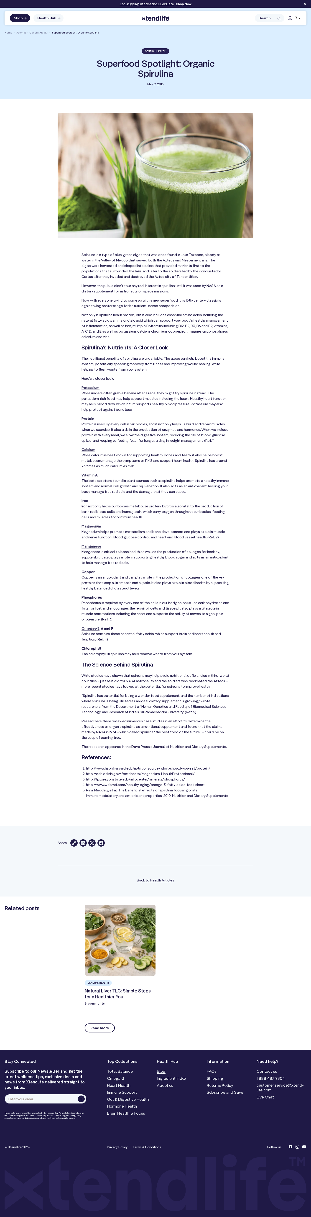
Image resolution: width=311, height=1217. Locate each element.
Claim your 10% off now (193, 637)
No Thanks (170, 647)
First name (171, 599)
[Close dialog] (227, 564)
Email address (175, 615)
